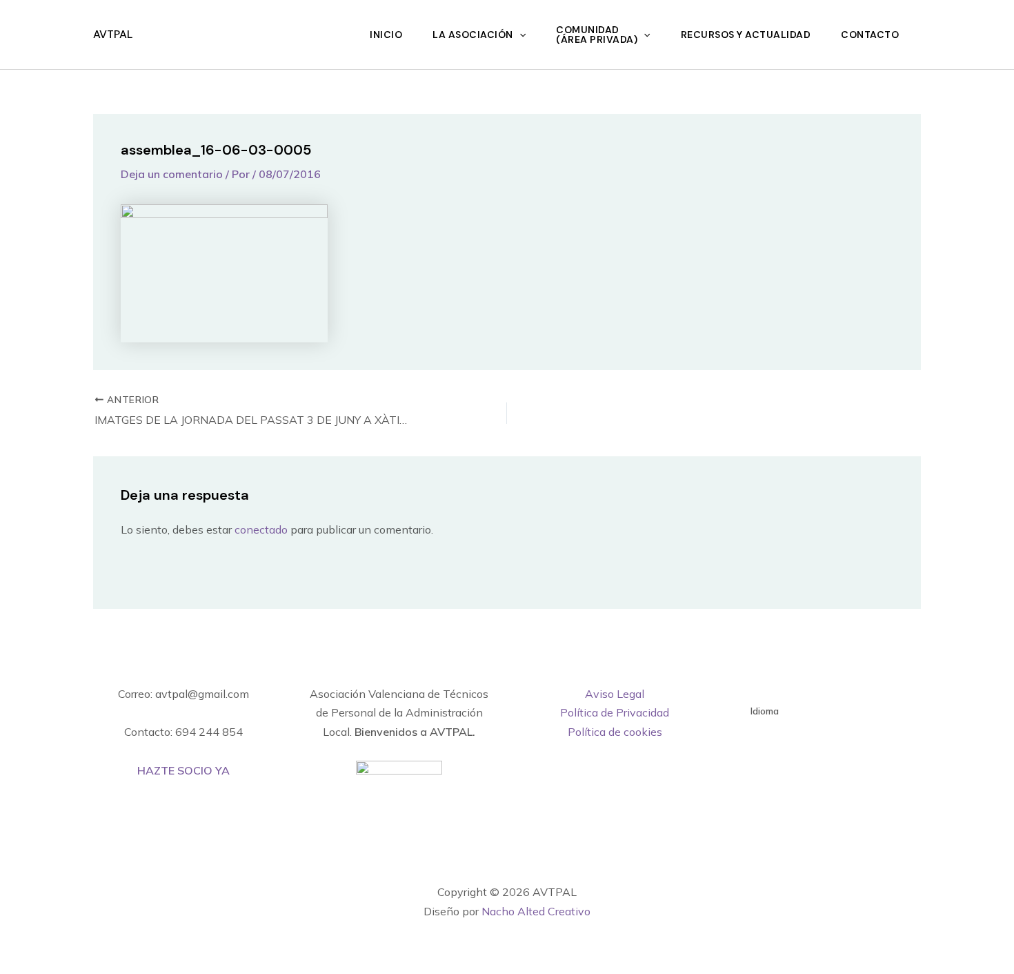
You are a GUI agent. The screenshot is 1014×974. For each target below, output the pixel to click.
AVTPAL (112, 34)
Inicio (386, 34)
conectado (261, 529)
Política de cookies (615, 732)
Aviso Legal (614, 694)
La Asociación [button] (473, 34)
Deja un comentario (172, 174)
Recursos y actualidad (746, 34)
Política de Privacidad (614, 712)
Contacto (870, 34)
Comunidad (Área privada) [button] (596, 34)
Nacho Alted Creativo (535, 911)
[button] (519, 34)
